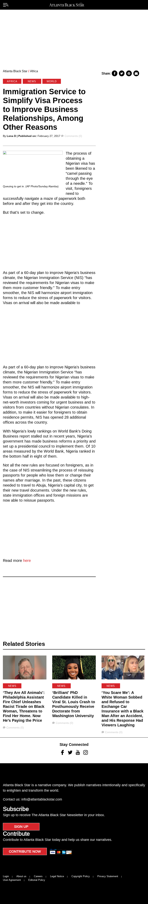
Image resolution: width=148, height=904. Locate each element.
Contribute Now (25, 851)
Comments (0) (73, 135)
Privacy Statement (107, 876)
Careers (38, 876)
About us (21, 876)
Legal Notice (57, 876)
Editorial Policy (36, 880)
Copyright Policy (80, 876)
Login (6, 876)
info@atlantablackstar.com (41, 799)
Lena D (11, 135)
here (27, 560)
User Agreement (12, 880)
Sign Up (21, 827)
